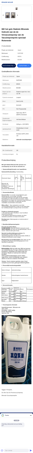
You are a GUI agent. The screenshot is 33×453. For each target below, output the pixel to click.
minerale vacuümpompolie (9, 395)
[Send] (30, 450)
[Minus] (31, 415)
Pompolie (9, 389)
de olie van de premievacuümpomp (12, 392)
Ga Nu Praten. (23, 65)
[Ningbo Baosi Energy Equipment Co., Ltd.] (7, 2)
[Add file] (2, 450)
